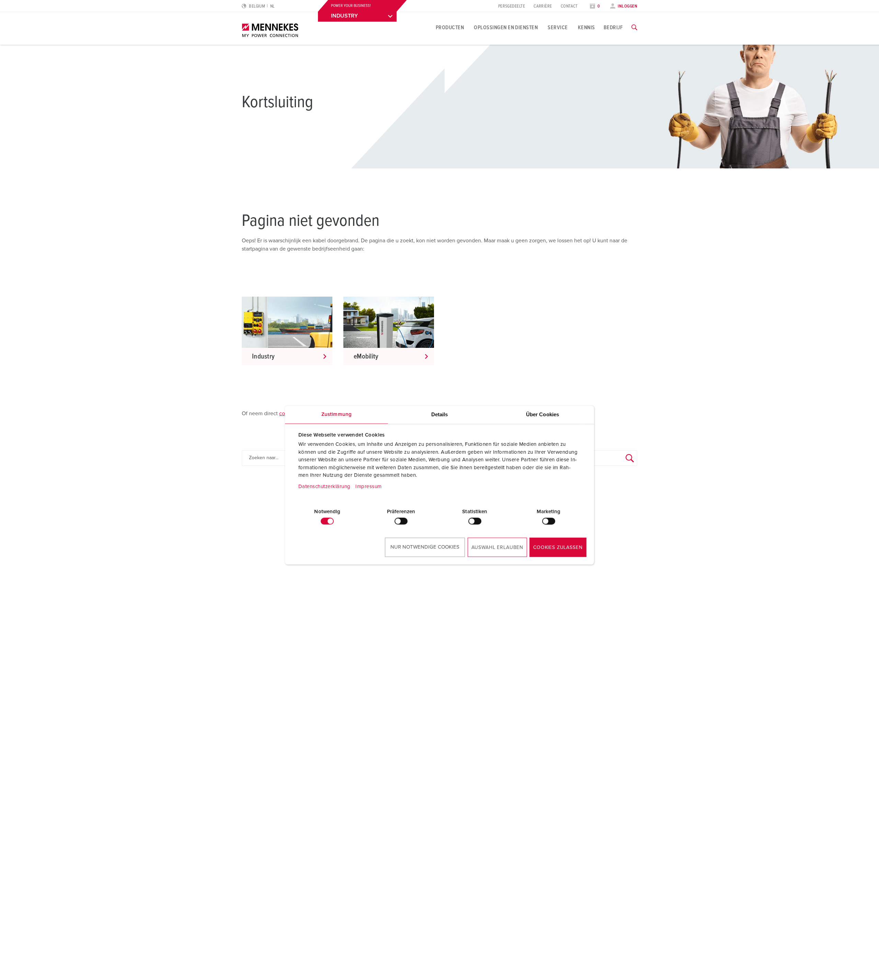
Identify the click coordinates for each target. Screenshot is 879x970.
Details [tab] (439, 414)
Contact (569, 6)
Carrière (543, 6)
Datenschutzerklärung (324, 486)
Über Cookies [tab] (542, 414)
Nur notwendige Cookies (424, 547)
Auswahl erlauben (497, 547)
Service (558, 27)
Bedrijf (613, 27)
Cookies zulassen (557, 547)
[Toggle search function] (634, 27)
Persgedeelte (511, 6)
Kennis (586, 27)
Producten (450, 27)
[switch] (401, 521)
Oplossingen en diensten (506, 27)
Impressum (368, 486)
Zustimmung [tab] (336, 414)
